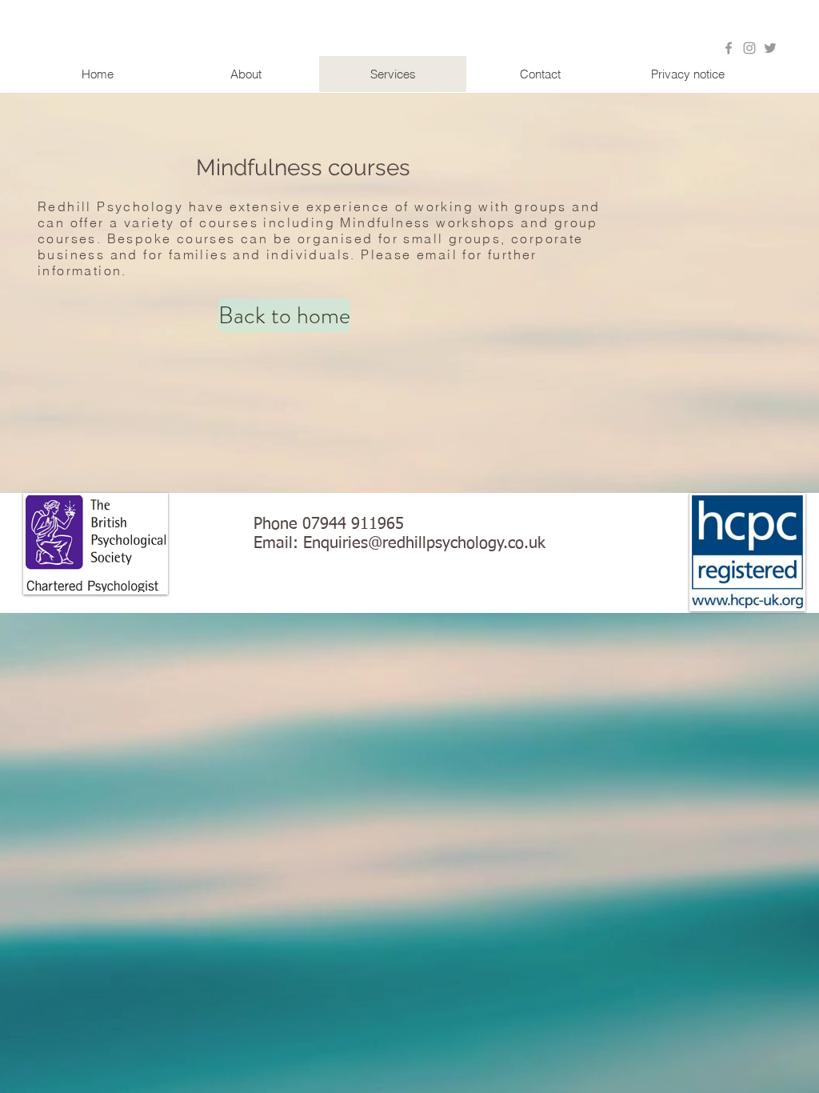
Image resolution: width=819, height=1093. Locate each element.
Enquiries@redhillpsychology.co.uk (424, 543)
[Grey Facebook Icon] (729, 48)
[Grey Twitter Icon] (770, 48)
